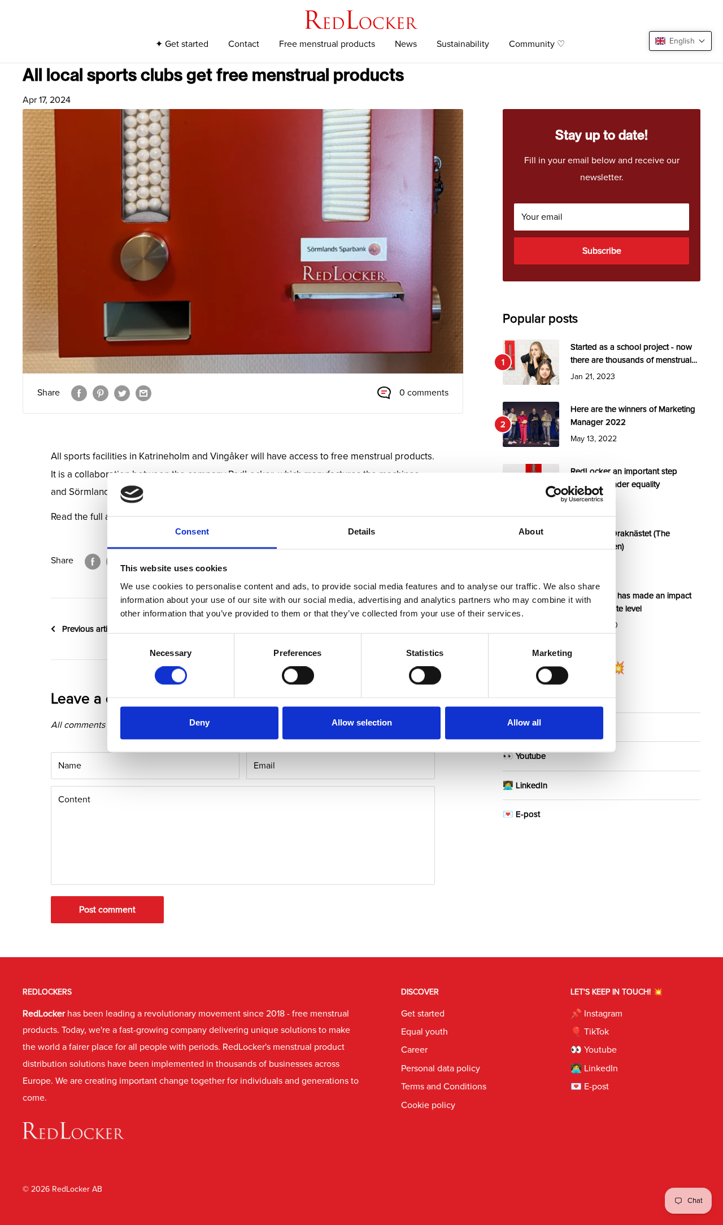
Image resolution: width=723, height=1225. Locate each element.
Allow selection (362, 722)
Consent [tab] (192, 531)
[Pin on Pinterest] (100, 393)
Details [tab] (362, 531)
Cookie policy (428, 1105)
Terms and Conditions (443, 1086)
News (406, 44)
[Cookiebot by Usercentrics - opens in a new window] (553, 494)
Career (414, 1049)
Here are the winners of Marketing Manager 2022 (632, 415)
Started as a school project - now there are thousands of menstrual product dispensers (631, 354)
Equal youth (424, 1031)
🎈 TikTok (589, 1031)
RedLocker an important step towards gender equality (623, 477)
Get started (423, 1013)
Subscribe (601, 251)
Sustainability (463, 44)
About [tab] (531, 531)
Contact (243, 44)
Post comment (107, 909)
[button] (680, 41)
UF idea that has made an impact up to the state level (630, 602)
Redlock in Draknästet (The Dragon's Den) (620, 539)
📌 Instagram (596, 1013)
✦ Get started (181, 44)
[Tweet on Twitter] (122, 393)
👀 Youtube (524, 756)
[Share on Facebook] (79, 393)
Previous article (89, 629)
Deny (199, 722)
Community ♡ (537, 44)
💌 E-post (521, 814)
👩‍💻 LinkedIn (525, 785)
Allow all (524, 722)
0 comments (423, 392)
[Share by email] (143, 393)
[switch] (298, 676)
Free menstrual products (327, 44)
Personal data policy (440, 1068)
